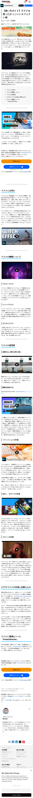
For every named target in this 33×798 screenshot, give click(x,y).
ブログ (7, 20)
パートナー (5, 756)
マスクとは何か (11, 90)
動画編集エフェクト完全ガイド (17, 696)
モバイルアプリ (20, 754)
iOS (21, 171)
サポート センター (21, 766)
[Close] (31, 770)
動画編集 (13, 20)
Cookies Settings (16, 785)
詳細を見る (16, 161)
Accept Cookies (16, 795)
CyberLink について (7, 752)
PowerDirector (25, 152)
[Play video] (17, 61)
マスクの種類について (13, 92)
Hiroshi (27, 24)
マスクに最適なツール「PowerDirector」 (13, 100)
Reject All (16, 790)
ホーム (3, 20)
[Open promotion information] (25, 1)
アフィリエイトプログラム (8, 758)
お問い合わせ (5, 761)
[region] (16, 783)
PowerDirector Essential (21, 596)
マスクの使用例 (11, 94)
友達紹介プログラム (21, 756)
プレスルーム (5, 754)
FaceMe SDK (5, 766)
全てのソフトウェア (21, 752)
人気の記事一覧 (9, 700)
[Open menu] (29, 2)
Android (25, 171)
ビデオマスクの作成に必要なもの (16, 97)
